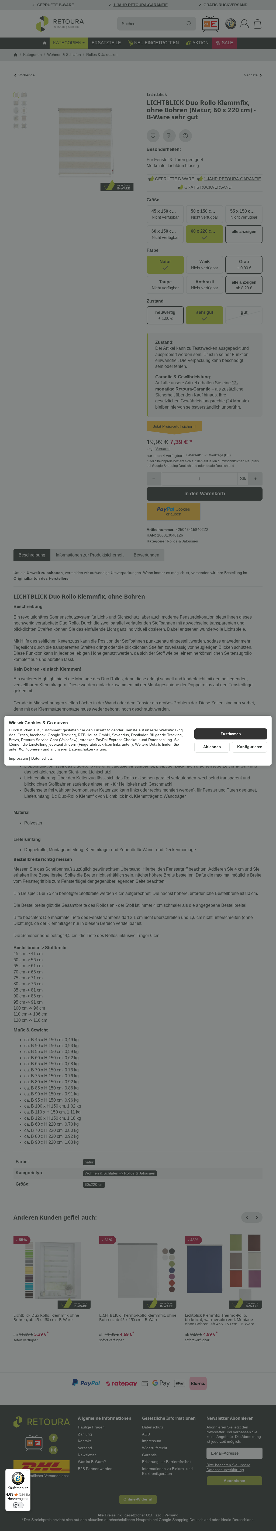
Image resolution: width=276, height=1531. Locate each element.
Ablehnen (212, 747)
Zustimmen (230, 734)
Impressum (18, 758)
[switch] (18, 1505)
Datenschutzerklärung (87, 749)
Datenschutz (42, 758)
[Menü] (27, 1472)
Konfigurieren (250, 747)
